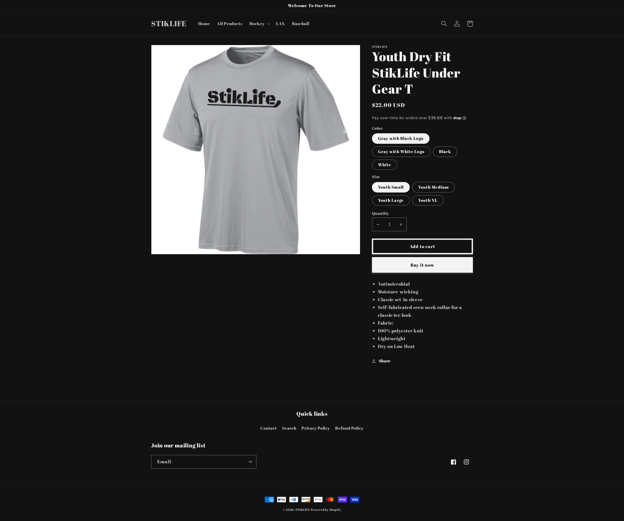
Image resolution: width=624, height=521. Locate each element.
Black (445, 151)
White (384, 164)
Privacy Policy (316, 428)
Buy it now (422, 265)
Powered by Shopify (326, 509)
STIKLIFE (302, 509)
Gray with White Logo (401, 151)
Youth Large (391, 200)
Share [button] (385, 361)
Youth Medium (433, 187)
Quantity (380, 213)
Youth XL (428, 200)
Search (289, 428)
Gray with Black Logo (400, 138)
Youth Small (391, 187)
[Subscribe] (249, 462)
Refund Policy (349, 428)
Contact (268, 428)
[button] (259, 24)
